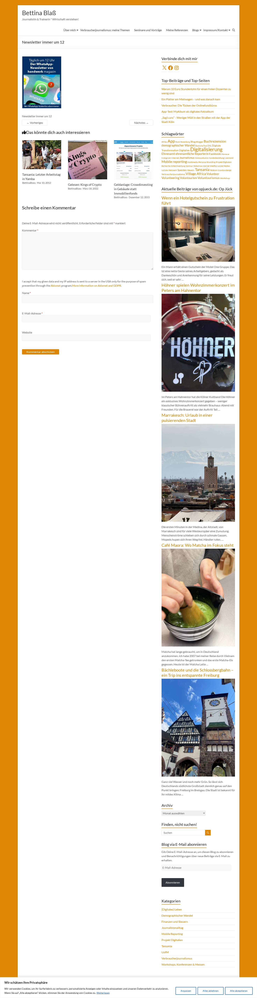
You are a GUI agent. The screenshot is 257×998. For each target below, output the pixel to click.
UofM (165, 952)
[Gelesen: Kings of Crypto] (87, 141)
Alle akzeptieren (239, 990)
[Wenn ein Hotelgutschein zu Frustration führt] (198, 208)
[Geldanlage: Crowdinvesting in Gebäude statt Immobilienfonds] (133, 141)
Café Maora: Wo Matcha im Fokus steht (198, 545)
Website (27, 332)
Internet (175, 158)
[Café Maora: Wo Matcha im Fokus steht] (198, 550)
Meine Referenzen (177, 30)
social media (210, 165)
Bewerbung (185, 142)
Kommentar (30, 230)
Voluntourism (188, 178)
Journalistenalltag (172, 927)
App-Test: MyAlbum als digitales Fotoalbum (188, 111)
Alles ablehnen (211, 990)
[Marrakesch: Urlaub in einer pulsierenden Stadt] (198, 425)
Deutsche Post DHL (203, 146)
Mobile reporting (174, 161)
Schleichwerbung (178, 166)
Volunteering (170, 178)
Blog (193, 141)
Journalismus (187, 157)
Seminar (189, 166)
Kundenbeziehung (216, 158)
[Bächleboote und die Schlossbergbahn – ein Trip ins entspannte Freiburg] (198, 680)
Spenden (182, 169)
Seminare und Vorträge (148, 30)
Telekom (213, 170)
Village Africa (196, 174)
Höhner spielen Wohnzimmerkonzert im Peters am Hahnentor (198, 287)
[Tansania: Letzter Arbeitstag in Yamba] (41, 141)
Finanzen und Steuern (175, 921)
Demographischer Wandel (177, 915)
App (171, 141)
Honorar (225, 154)
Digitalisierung (206, 149)
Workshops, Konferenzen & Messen (183, 964)
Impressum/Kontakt (215, 30)
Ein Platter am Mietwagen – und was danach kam (191, 99)
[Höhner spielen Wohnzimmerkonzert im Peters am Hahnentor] (198, 295)
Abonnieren (173, 882)
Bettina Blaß (39, 13)
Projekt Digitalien (224, 162)
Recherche (166, 166)
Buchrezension (215, 141)
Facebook (215, 153)
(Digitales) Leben (172, 909)
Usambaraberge (224, 170)
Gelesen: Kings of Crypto (85, 184)
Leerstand (229, 158)
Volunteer (212, 174)
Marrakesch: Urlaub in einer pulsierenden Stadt (187, 417)
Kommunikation (202, 158)
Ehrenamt (168, 154)
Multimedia (192, 162)
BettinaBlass (29, 182)
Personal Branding (206, 162)
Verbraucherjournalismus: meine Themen (105, 30)
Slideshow (198, 166)
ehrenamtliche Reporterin (192, 154)
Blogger (199, 142)
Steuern (190, 170)
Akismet (56, 285)
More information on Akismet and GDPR (96, 285)
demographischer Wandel (178, 145)
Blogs (195, 30)
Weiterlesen (103, 992)
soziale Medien (223, 166)
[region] (128, 987)
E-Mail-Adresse (32, 313)
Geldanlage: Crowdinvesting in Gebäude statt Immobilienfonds (133, 189)
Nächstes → (141, 122)
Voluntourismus (209, 178)
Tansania (202, 169)
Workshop (225, 178)
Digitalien (184, 150)
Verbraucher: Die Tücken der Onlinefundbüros (189, 105)
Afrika (164, 142)
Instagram (166, 158)
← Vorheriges (35, 122)
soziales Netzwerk (169, 170)
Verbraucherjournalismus (173, 174)
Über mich (69, 30)
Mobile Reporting (172, 933)
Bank (178, 142)
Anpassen (186, 990)
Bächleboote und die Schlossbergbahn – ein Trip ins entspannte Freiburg (197, 672)
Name (26, 293)
